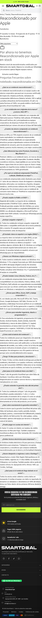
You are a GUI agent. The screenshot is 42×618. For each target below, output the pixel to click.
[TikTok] (14, 558)
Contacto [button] (5, 575)
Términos (13, 611)
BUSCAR (3, 10)
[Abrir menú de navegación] (3, 5)
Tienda (7, 14)
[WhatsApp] (19, 558)
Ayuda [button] (4, 570)
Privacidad (6, 611)
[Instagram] (4, 558)
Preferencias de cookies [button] (32, 611)
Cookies (21, 611)
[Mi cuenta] (37, 6)
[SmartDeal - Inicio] (21, 547)
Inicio (2, 14)
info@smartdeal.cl (10, 603)
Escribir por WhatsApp (13, 580)
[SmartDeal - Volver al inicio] (20, 6)
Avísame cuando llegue (10, 74)
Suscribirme (21, 510)
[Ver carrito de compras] (39, 6)
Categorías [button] (6, 565)
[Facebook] (9, 558)
